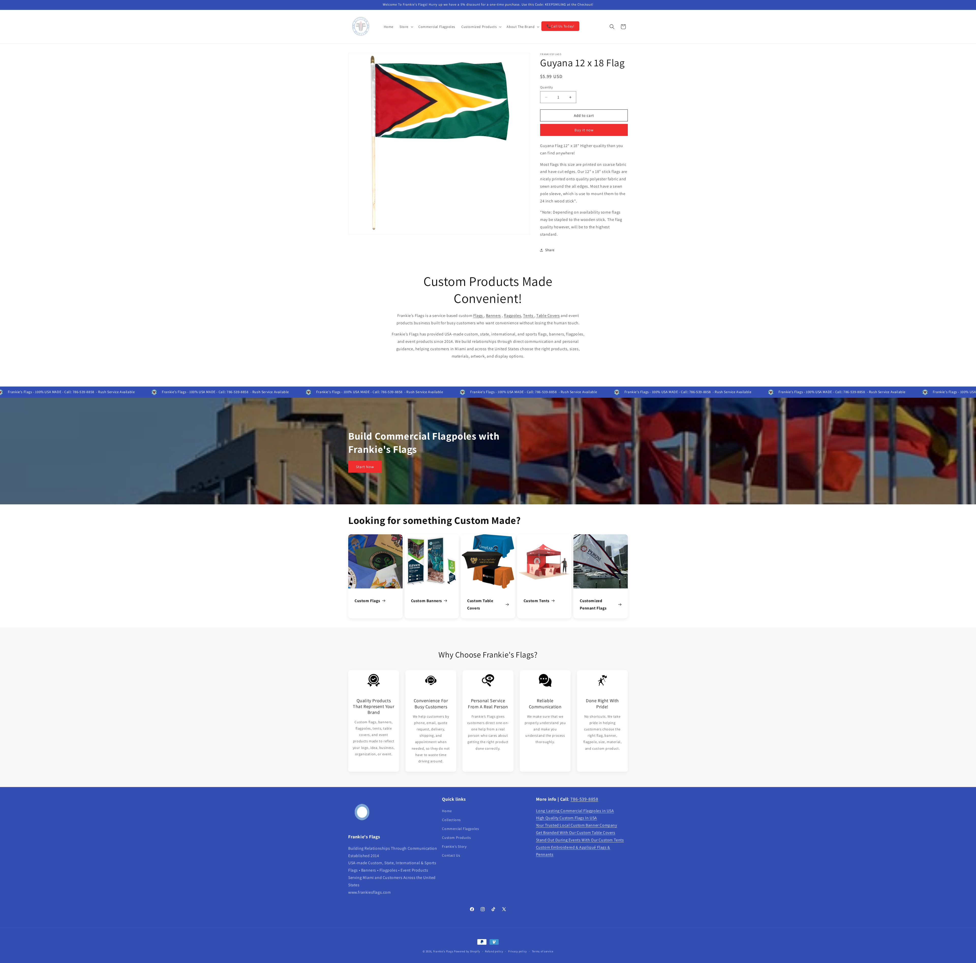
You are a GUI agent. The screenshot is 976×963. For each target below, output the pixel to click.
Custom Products (456, 837)
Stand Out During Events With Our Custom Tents (580, 840)
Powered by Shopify (467, 951)
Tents (528, 315)
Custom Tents (537, 600)
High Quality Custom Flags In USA (566, 818)
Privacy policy (517, 951)
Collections (451, 819)
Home (447, 811)
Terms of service (542, 951)
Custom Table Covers (480, 604)
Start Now (365, 466)
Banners (493, 315)
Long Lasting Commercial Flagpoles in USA (575, 810)
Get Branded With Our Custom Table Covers (575, 832)
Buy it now (584, 129)
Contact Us (451, 855)
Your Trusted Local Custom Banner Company (576, 825)
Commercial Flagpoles (460, 828)
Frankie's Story (454, 846)
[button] (405, 26)
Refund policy (494, 951)
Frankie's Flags (443, 951)
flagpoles (512, 315)
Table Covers (548, 315)
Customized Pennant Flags (593, 604)
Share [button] (550, 250)
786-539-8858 (584, 799)
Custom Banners (426, 600)
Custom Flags (367, 600)
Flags (478, 315)
